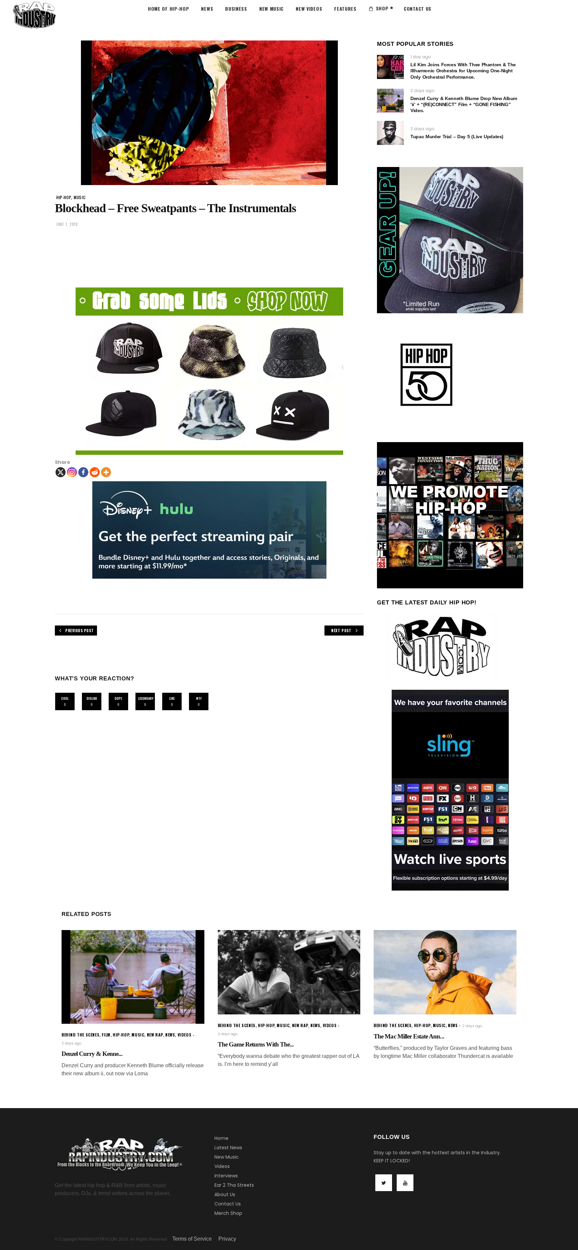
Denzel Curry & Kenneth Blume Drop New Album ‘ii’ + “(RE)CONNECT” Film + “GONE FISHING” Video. (463, 104)
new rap (155, 1034)
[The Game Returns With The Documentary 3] (289, 972)
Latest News (228, 1147)
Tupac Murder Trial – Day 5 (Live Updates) (456, 136)
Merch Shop (228, 1213)
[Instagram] (72, 472)
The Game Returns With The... (256, 1044)
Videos (222, 1166)
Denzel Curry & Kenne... (92, 1053)
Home (221, 1138)
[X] (61, 472)
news (170, 1034)
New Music (226, 1157)
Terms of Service (192, 1239)
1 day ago (420, 57)
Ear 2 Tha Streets (234, 1185)
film (106, 1034)
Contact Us (227, 1203)
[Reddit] (95, 472)
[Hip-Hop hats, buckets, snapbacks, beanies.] (209, 371)
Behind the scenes (80, 1034)
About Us (224, 1194)
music (79, 197)
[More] (106, 472)
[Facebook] (83, 472)
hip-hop (63, 197)
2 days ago (422, 90)
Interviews (226, 1175)
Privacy (227, 1239)
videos (185, 1034)
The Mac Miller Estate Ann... (409, 1036)
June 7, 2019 (67, 224)
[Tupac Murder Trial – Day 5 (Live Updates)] (390, 133)
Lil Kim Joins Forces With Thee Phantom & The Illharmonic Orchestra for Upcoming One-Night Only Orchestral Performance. (463, 70)
